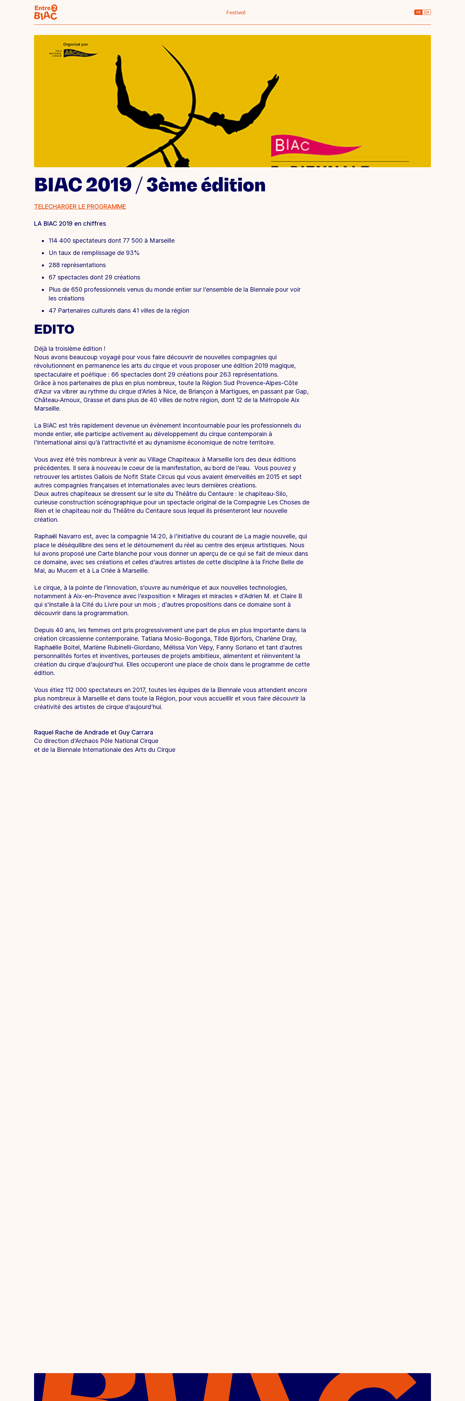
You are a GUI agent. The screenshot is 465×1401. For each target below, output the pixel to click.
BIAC (45, 12)
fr (418, 12)
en (426, 12)
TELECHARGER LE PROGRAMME (80, 206)
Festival (235, 12)
